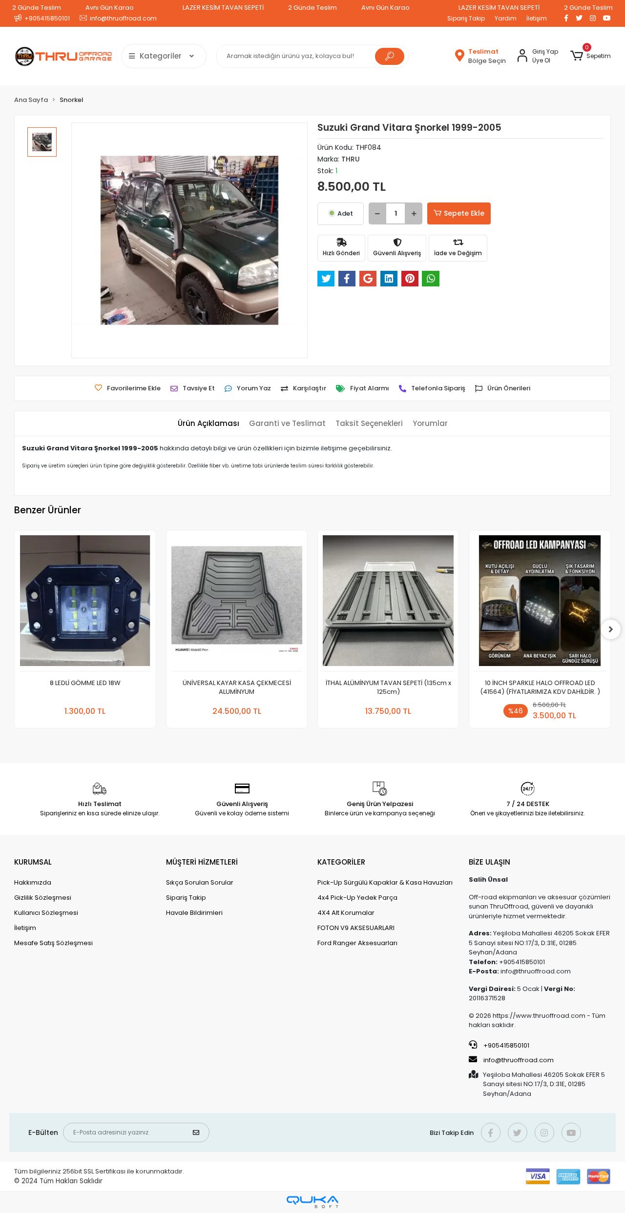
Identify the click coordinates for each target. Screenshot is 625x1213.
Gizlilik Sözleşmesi (42, 897)
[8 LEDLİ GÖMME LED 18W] (85, 603)
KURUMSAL (33, 862)
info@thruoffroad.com (518, 1060)
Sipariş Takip (466, 18)
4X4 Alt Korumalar (346, 912)
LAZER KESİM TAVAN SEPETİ (223, 7)
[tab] (208, 423)
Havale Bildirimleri (194, 912)
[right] (611, 629)
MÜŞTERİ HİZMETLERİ (202, 862)
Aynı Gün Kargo (109, 7)
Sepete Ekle (464, 213)
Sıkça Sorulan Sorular (199, 882)
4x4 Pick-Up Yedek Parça (357, 897)
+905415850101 (505, 1045)
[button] (590, 56)
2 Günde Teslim (36, 7)
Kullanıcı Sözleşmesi (46, 912)
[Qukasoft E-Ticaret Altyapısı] (312, 1202)
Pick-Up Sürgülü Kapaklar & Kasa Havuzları (385, 882)
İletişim (536, 18)
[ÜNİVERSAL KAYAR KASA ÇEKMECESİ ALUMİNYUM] (236, 603)
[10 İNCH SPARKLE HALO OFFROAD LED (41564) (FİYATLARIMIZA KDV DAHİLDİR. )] (539, 603)
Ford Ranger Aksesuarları (357, 943)
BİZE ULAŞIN (489, 862)
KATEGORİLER (341, 862)
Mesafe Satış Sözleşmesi (53, 943)
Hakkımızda (32, 882)
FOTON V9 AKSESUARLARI (356, 927)
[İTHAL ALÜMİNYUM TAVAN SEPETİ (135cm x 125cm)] (388, 603)
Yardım (506, 18)
